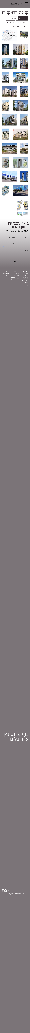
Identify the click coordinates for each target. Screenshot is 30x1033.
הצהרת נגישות (24, 287)
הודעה (26, 250)
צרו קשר (26, 279)
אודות (26, 275)
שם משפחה (12, 237)
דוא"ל (26, 244)
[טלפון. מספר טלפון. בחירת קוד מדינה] (4, 246)
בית (27, 274)
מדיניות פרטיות (26, 284)
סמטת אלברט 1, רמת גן (6, 274)
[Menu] (26, 4)
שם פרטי (26, 237)
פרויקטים (25, 277)
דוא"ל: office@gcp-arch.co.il (15, 278)
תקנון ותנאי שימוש (25, 281)
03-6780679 (16, 274)
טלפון (13, 244)
